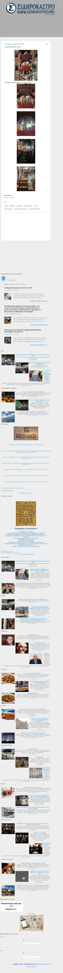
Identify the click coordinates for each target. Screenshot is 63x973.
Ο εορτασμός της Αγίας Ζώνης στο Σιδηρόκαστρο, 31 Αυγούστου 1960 (26, 444)
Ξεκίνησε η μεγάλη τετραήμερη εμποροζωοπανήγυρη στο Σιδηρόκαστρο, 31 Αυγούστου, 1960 (26, 475)
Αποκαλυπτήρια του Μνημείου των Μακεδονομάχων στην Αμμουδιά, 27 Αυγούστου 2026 (47, 375)
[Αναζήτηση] (61, 4)
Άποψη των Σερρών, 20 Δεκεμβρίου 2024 (33, 391)
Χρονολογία (29, 493)
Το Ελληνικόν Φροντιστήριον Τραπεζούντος (47, 769)
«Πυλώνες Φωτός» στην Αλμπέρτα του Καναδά (33, 733)
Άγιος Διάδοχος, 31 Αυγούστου (26, 539)
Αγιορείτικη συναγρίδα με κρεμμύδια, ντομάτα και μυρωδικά (40, 682)
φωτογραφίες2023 (34, 209)
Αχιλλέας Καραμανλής (46, 654)
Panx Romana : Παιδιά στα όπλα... (47, 845)
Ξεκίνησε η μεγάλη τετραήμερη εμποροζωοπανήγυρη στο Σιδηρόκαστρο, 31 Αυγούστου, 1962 (26, 481)
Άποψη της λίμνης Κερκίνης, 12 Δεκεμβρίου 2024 (33, 411)
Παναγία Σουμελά (32, 749)
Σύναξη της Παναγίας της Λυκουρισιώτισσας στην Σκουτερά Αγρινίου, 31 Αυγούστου (26, 543)
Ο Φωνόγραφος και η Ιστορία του (33, 787)
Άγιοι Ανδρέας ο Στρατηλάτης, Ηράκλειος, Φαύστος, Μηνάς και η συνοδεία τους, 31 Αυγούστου (26, 536)
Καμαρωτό (19, 206)
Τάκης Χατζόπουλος (33, 634)
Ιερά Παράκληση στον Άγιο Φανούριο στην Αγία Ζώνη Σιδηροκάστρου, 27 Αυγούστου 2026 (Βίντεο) (33, 619)
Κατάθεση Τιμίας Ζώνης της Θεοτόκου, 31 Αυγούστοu (26, 546)
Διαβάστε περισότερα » (39, 301)
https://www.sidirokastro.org (43, 964)
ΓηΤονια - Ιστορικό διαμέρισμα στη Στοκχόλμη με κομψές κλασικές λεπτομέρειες (40, 720)
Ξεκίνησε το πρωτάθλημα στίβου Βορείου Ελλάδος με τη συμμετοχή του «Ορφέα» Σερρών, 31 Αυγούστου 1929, (26, 457)
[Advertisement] (57, 41)
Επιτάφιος (12, 206)
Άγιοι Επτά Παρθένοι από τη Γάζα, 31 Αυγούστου (26, 538)
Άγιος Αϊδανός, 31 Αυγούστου (26, 545)
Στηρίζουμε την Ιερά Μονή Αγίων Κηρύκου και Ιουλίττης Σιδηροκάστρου (40, 607)
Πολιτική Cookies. (31, 966)
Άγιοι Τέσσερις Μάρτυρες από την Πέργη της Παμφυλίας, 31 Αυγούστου (26, 534)
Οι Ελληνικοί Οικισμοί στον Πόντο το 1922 (18, 288)
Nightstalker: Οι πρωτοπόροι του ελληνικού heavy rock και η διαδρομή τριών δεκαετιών (33, 824)
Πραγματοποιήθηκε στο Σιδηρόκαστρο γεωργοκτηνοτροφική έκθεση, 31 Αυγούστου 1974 (25, 469)
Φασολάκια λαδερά (33, 693)
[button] (47, 44)
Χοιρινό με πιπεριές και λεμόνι (33, 673)
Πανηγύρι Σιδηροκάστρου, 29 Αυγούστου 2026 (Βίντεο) (39, 363)
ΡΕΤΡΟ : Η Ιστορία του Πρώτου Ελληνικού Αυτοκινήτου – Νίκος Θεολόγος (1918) (33, 808)
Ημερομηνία (22, 493)
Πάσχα (35, 206)
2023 (6, 206)
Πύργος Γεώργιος (9, 197)
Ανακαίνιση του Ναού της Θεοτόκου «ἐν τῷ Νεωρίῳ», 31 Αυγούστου (26, 542)
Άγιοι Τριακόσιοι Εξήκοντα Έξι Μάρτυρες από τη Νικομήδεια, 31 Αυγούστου (26, 533)
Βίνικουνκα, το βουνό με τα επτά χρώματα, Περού (33, 709)
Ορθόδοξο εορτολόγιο (7, 551)
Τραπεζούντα (39, 757)
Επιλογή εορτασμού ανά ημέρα (26, 554)
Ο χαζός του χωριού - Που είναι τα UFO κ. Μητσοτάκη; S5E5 (32, 885)
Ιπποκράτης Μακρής (39, 643)
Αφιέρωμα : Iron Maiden (40, 832)
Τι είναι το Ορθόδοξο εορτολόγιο (10, 553)
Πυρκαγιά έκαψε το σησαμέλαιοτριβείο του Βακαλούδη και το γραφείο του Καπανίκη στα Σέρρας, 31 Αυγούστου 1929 (26, 464)
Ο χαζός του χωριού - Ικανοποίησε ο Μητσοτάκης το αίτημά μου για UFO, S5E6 (39, 872)
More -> (35, 359)
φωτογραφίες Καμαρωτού (21, 209)
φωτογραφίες (8, 209)
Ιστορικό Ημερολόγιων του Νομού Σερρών (12, 488)
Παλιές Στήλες (31, 913)
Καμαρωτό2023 (28, 206)
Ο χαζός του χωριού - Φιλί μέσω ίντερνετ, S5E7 (33, 863)
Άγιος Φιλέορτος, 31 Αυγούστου (26, 541)
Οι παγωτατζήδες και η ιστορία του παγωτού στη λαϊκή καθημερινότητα (39, 796)
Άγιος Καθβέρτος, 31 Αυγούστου (26, 531)
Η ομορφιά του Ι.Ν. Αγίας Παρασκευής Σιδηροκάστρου (40, 400)
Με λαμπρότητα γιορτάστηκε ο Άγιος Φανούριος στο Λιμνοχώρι (32, 583)
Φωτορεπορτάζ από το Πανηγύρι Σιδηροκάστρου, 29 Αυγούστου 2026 (33, 355)
